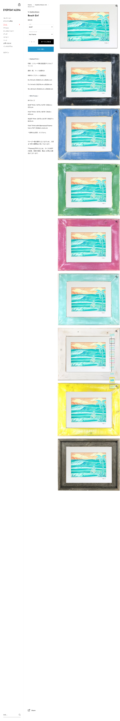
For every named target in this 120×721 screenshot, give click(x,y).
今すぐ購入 (40, 49)
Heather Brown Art (41, 5)
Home (30, 5)
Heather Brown (34, 12)
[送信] (20, 715)
